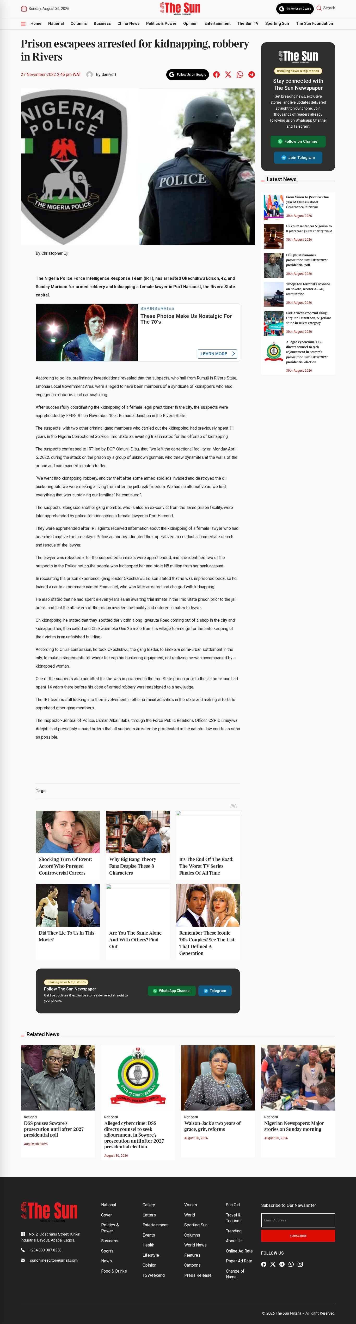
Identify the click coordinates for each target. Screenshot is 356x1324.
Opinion (190, 23)
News (106, 1260)
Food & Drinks (114, 1271)
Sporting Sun (277, 23)
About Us (234, 1240)
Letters (149, 1215)
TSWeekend (154, 1275)
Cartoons (192, 1265)
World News (195, 1245)
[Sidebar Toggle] (23, 23)
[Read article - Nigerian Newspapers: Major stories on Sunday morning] (298, 1077)
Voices (190, 1204)
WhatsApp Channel (175, 991)
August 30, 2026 (36, 1144)
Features (192, 1255)
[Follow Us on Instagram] (300, 1264)
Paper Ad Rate (239, 1260)
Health (148, 1245)
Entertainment (218, 23)
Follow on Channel (301, 141)
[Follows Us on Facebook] (216, 74)
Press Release (198, 1275)
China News (128, 23)
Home (35, 23)
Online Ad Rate (239, 1251)
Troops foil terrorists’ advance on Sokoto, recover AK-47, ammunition (308, 289)
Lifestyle (151, 1255)
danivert (109, 74)
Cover (106, 1215)
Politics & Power (161, 23)
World (189, 1215)
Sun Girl (233, 1204)
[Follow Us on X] (272, 1264)
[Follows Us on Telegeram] (251, 74)
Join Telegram (301, 157)
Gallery (149, 1204)
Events (149, 1235)
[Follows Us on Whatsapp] (240, 74)
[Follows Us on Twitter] (228, 74)
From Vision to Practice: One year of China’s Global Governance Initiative (307, 202)
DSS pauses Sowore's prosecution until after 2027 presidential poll (54, 1129)
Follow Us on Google (299, 8)
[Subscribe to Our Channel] (282, 1264)
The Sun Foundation (314, 23)
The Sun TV (248, 23)
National (56, 23)
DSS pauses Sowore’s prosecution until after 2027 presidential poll (307, 260)
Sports (107, 1251)
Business (102, 23)
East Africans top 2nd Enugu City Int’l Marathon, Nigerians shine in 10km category (308, 318)
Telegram (218, 991)
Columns (79, 23)
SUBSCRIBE (298, 1235)
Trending (234, 1230)
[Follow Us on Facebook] (263, 1264)
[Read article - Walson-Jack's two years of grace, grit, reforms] (218, 1077)
